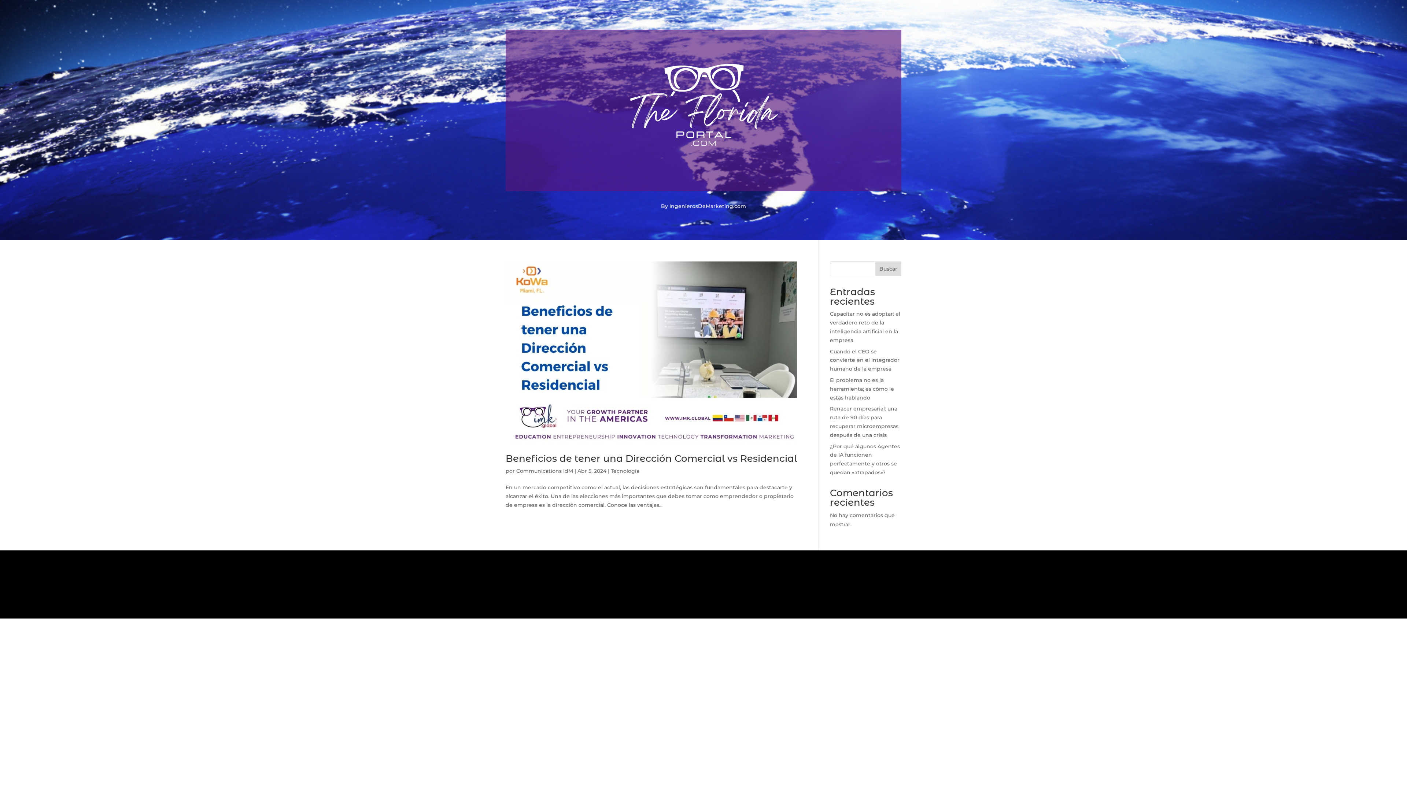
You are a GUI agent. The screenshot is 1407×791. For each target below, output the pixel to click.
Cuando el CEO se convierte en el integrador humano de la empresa (865, 360)
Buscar (888, 268)
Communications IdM (544, 471)
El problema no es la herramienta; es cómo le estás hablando (862, 389)
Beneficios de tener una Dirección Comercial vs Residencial (651, 458)
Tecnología (625, 471)
